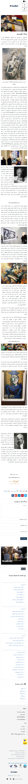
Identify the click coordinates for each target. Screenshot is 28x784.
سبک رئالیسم (20, 660)
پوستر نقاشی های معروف (17, 611)
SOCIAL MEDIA (18, 779)
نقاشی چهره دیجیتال (18, 587)
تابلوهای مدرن (20, 594)
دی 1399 (23, 696)
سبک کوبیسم (20, 677)
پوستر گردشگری (19, 624)
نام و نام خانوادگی (23, 519)
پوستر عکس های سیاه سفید (17, 616)
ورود (24, 6)
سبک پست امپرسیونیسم (18, 669)
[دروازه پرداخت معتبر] (25, 741)
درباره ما (23, 726)
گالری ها (23, 585)
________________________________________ (14, 582)
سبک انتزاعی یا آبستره (18, 655)
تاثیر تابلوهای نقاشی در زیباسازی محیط (14, 643)
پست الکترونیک (23, 525)
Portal (9, 775)
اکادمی (23, 635)
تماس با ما (22, 729)
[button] (24, 1)
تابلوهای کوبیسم (19, 602)
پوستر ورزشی (20, 621)
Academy (6, 491)
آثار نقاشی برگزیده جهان (18, 640)
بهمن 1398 (22, 698)
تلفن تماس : (22, 714)
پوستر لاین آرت (20, 626)
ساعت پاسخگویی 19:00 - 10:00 (18, 734)
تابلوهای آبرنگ (20, 592)
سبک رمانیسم (20, 674)
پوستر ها (23, 609)
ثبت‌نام (24, 10)
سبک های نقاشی (21, 652)
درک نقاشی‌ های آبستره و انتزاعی (16, 645)
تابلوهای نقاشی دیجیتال (18, 599)
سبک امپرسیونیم (19, 657)
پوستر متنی (20, 629)
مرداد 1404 (22, 691)
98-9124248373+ (21, 717)
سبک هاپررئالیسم (19, 662)
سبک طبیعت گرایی (19, 667)
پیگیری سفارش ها (21, 712)
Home (23, 569)
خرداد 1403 (22, 694)
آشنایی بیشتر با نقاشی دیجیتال (16, 638)
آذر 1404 (23, 689)
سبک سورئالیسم (19, 664)
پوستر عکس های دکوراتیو (17, 614)
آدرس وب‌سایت (23, 531)
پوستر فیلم (20, 619)
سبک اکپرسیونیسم (19, 672)
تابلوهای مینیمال (19, 597)
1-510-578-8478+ (21, 719)
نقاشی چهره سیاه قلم (18, 589)
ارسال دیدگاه (23, 538)
